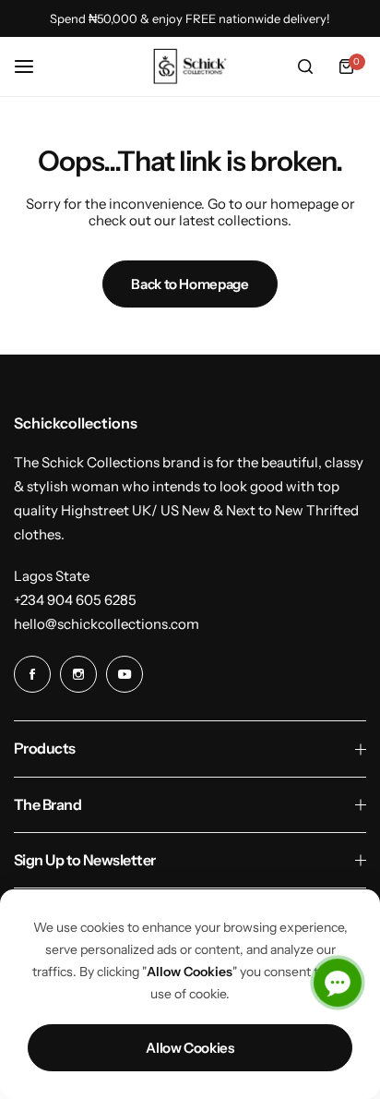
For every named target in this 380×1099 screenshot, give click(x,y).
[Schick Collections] (190, 66)
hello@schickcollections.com (106, 624)
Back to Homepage (189, 284)
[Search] (305, 66)
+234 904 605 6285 (75, 600)
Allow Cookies (189, 1048)
